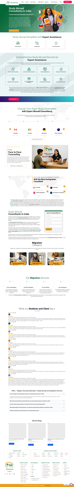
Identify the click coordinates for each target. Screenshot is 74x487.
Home (22, 1)
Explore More (13, 30)
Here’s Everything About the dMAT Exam (16, 438)
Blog (61, 1)
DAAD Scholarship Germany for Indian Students (35, 439)
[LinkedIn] (9, 474)
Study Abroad (33, 1)
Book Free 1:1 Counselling (17, 165)
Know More (15, 135)
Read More (11, 443)
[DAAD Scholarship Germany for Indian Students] (37, 430)
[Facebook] (5, 474)
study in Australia (13, 204)
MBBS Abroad (41, 1)
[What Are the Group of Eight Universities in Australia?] (56, 430)
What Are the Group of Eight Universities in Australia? (56, 439)
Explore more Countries (37, 139)
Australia (37, 230)
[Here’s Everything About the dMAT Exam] (17, 430)
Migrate (46, 1)
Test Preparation (54, 1)
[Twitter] (7, 474)
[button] (37, 394)
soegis (11, 440)
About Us (27, 1)
